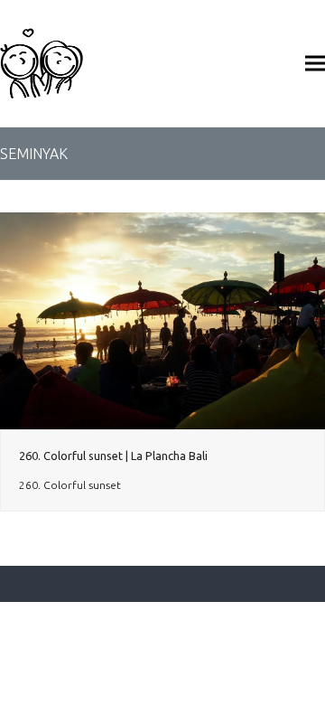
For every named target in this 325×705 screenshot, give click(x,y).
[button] (315, 62)
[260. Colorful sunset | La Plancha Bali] (162, 319)
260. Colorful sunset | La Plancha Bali (113, 455)
